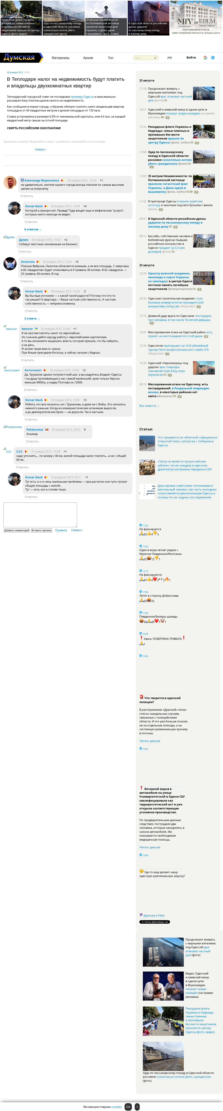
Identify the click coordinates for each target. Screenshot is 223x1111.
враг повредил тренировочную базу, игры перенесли (166, 371)
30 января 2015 (15, 72)
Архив (88, 57)
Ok (128, 1107)
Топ (110, 57)
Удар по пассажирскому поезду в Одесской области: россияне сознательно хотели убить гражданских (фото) (62, 28)
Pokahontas (34, 429)
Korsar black (34, 206)
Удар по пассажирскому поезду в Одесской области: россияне (168, 156)
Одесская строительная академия (171, 298)
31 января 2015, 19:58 (45, 451)
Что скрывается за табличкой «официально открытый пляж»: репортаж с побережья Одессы (188, 441)
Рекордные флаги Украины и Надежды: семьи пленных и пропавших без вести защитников (169, 132)
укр (169, 57)
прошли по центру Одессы (166, 140)
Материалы (61, 57)
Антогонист (33, 370)
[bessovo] (10, 329)
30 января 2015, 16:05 (65, 400)
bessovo (27, 329)
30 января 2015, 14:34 (81, 180)
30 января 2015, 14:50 (46, 240)
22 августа (146, 265)
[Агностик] (10, 269)
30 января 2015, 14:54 (57, 262)
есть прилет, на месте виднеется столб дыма (180, 334)
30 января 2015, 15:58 (64, 370)
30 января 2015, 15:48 (55, 329)
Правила (61, 530)
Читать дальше (149, 741)
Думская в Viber (154, 915)
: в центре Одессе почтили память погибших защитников (170, 285)
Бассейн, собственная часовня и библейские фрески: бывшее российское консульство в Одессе (170, 242)
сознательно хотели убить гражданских (170, 162)
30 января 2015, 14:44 (65, 206)
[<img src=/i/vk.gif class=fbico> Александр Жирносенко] (10, 188)
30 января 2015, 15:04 (65, 291)
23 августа (146, 80)
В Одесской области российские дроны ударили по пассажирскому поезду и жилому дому (147, 28)
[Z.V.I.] (7, 452)
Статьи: (146, 428)
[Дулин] (9, 237)
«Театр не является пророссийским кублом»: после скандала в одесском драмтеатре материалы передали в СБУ (185, 465)
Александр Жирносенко (41, 180)
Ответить (26, 196)
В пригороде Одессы (162, 201)
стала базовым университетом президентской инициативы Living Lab (175, 302)
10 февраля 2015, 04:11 (66, 477)
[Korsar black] (14, 214)
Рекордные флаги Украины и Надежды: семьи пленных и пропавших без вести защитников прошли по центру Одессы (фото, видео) (20, 26)
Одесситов (155, 346)
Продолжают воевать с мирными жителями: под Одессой (165, 92)
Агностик (28, 262)
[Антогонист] (11, 370)
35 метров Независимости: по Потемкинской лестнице (170, 178)
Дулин (23, 240)
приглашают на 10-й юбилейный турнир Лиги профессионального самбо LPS (178, 347)
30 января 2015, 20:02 (66, 429)
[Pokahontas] (12, 427)
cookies (117, 1107)
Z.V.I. (19, 451)
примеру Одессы (82, 97)
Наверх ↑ (41, 149)
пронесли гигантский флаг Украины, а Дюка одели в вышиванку (168, 188)
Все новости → (149, 406)
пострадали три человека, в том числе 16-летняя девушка (179, 318)
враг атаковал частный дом (170, 98)
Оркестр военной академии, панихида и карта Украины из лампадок (169, 277)
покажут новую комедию (183, 113)
